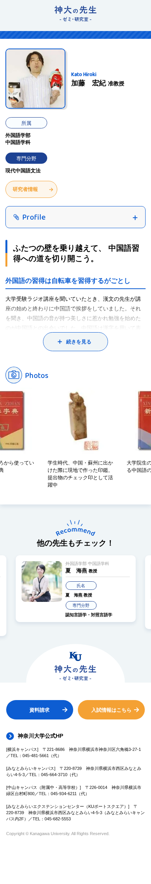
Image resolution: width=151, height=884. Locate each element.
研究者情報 (25, 189)
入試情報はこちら (111, 710)
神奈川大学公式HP (40, 736)
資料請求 (39, 710)
